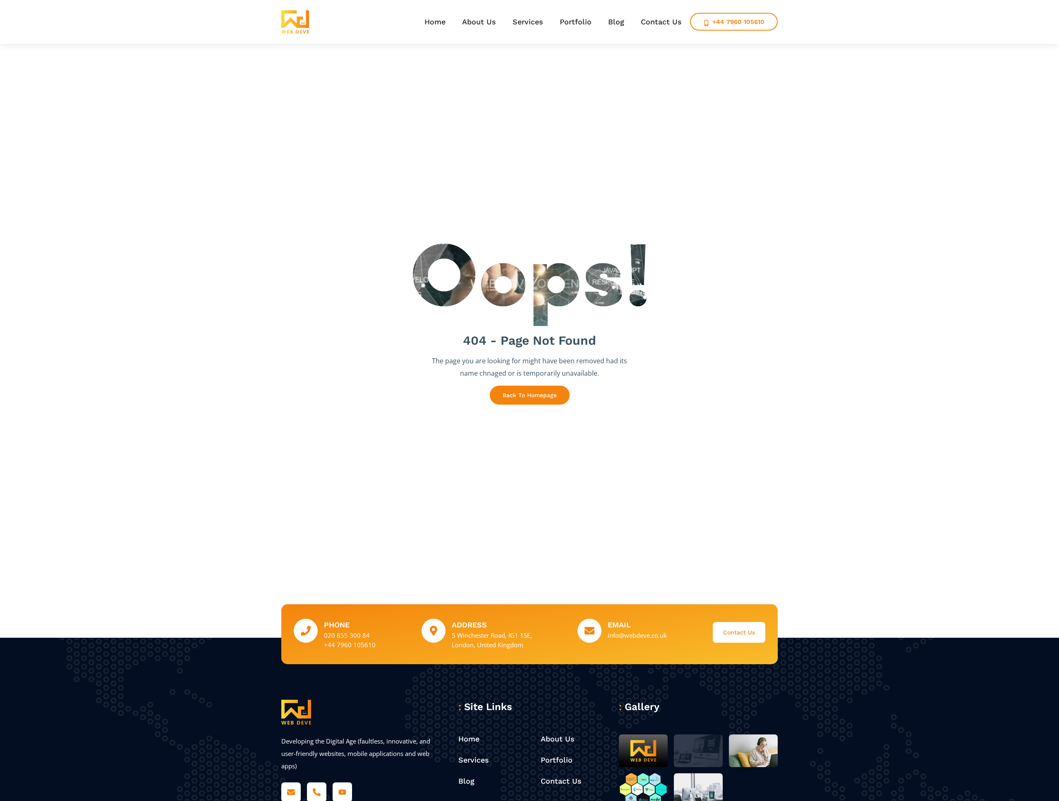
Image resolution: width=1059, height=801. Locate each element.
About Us (479, 21)
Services (528, 21)
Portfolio (576, 21)
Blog (616, 21)
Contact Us (661, 21)
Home (435, 21)
